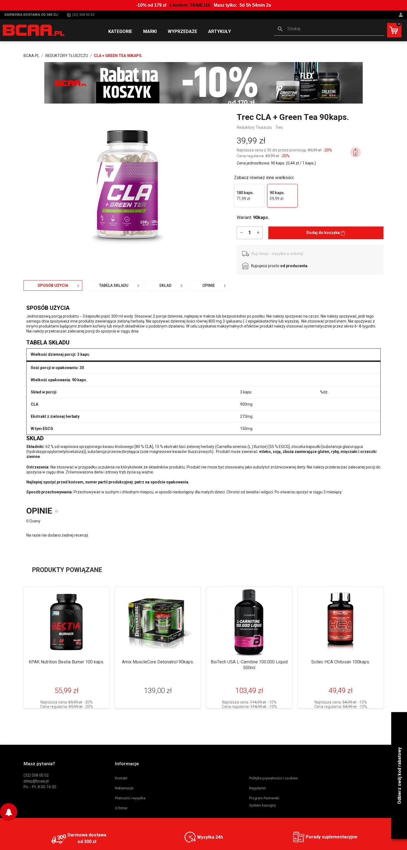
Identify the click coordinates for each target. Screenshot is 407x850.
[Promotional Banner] (203, 82)
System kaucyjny (262, 805)
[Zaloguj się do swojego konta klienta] (401, 15)
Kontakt (121, 778)
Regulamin (257, 788)
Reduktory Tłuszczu (254, 127)
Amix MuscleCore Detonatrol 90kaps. (158, 661)
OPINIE (208, 285)
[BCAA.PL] (34, 30)
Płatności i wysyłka (130, 798)
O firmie (121, 808)
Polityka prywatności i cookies (273, 778)
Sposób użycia (53, 285)
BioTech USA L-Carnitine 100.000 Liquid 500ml (249, 664)
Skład (165, 285)
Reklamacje (124, 788)
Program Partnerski (264, 798)
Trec (279, 127)
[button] (329, 29)
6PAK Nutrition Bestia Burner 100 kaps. (66, 661)
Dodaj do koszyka (323, 232)
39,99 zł (277, 195)
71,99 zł (245, 195)
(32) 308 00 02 (83, 15)
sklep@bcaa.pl (36, 781)
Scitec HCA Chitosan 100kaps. (340, 661)
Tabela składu (113, 285)
